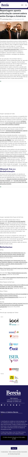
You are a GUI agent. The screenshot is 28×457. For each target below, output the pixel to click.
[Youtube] (11, 405)
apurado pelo (5, 140)
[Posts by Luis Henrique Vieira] (1, 19)
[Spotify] (17, 405)
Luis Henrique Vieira (7, 19)
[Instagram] (5, 405)
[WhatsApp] (20, 405)
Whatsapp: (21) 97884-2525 (14, 401)
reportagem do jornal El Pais (11, 49)
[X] (8, 405)
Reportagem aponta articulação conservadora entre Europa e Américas (13, 13)
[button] (2, 414)
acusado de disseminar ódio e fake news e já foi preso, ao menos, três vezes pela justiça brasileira (13, 182)
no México (23, 121)
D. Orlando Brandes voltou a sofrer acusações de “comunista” (14, 156)
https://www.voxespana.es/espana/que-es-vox (14, 277)
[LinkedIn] (14, 405)
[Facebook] (2, 405)
